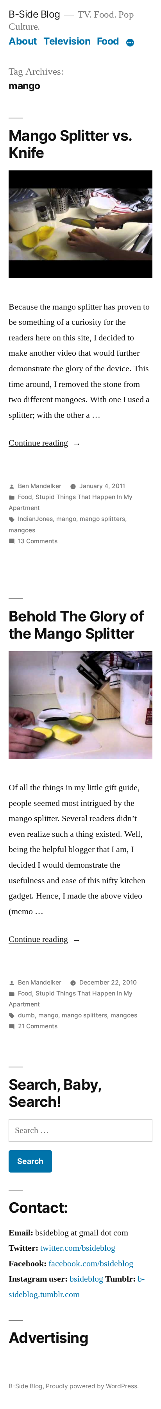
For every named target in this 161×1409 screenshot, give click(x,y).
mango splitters (102, 519)
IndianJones (35, 519)
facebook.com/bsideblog (90, 1263)
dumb (26, 1015)
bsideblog (86, 1278)
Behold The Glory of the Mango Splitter (76, 625)
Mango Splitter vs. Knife (70, 144)
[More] (130, 42)
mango (66, 519)
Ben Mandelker (39, 486)
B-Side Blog (34, 14)
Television (66, 41)
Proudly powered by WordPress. (92, 1386)
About (23, 41)
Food (108, 41)
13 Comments (37, 541)
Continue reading (45, 442)
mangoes (22, 530)
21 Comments (37, 1026)
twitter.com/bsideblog (77, 1247)
